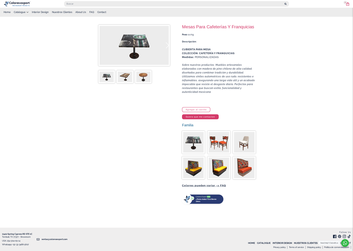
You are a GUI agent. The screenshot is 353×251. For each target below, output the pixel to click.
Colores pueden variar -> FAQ (204, 185)
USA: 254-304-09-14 (11, 241)
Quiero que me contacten (200, 117)
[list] (21, 12)
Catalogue (264, 243)
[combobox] (174, 3)
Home (7, 12)
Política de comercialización (336, 247)
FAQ (91, 12)
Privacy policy (279, 247)
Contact (101, 12)
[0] (347, 4)
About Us (80, 12)
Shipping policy (314, 247)
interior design (40, 12)
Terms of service (296, 247)
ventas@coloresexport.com (54, 239)
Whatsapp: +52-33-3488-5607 (15, 244)
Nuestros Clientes (62, 12)
